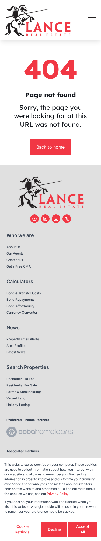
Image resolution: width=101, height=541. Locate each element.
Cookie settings (22, 529)
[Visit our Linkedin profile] (45, 218)
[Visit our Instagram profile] (56, 218)
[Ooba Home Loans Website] (39, 433)
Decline (54, 529)
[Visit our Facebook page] (34, 218)
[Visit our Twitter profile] (66, 218)
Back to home (50, 147)
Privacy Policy (58, 494)
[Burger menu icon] (92, 20)
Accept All (82, 529)
